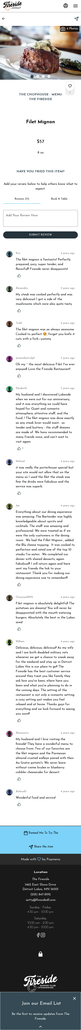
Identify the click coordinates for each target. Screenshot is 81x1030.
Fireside (40, 983)
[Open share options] (76, 19)
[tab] (21, 199)
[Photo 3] (43, 76)
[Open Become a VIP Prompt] (40, 1026)
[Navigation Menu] (75, 6)
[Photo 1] (32, 76)
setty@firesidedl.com (40, 900)
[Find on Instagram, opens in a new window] (42, 936)
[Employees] (40, 953)
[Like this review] (20, 275)
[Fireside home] (21, 6)
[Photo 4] (49, 76)
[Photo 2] (37, 76)
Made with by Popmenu (31, 859)
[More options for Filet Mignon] (70, 86)
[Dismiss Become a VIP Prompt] (74, 998)
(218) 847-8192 (40, 894)
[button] (4, 18)
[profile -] (65, 5)
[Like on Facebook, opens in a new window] (38, 936)
